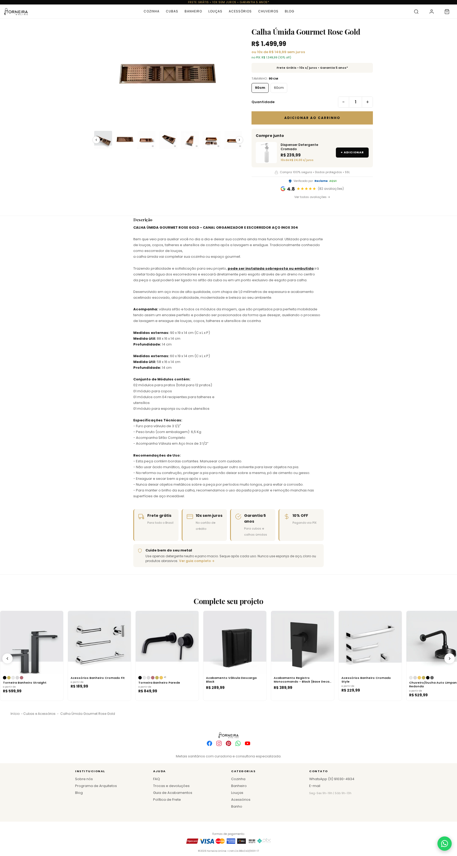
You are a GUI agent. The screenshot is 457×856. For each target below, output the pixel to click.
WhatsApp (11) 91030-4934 (331, 778)
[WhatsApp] (238, 743)
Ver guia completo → (196, 561)
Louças (215, 11)
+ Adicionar (352, 152)
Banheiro (193, 11)
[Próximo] (449, 658)
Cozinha (151, 11)
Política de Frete (167, 799)
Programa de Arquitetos (96, 785)
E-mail (314, 785)
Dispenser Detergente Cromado (299, 147)
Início (15, 713)
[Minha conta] (431, 11)
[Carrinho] (447, 11)
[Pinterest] (228, 743)
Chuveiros (268, 11)
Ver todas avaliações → (312, 197)
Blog (289, 11)
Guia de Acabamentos (172, 792)
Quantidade (263, 101)
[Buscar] (416, 11)
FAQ (156, 778)
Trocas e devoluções (171, 785)
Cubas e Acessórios (39, 713)
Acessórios (240, 11)
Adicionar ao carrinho (312, 118)
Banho (236, 806)
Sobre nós (84, 778)
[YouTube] (247, 743)
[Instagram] (219, 743)
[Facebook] (209, 743)
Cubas (172, 11)
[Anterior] (7, 658)
